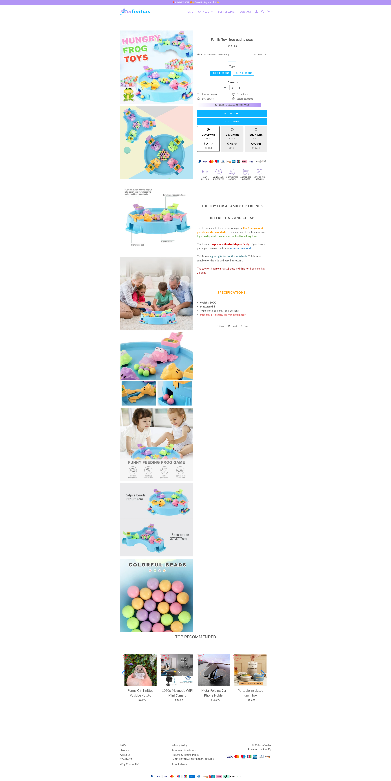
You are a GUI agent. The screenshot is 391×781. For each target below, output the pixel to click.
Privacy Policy (180, 745)
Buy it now (232, 121)
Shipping (125, 750)
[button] (123, 673)
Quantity (233, 82)
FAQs (123, 745)
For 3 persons (220, 73)
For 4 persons (243, 73)
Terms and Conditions (184, 750)
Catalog (204, 12)
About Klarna (179, 764)
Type (232, 66)
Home (189, 12)
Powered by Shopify (259, 749)
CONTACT (245, 12)
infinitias (266, 745)
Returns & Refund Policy (185, 754)
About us (125, 754)
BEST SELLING (226, 12)
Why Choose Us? (129, 764)
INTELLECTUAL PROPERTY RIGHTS (193, 759)
